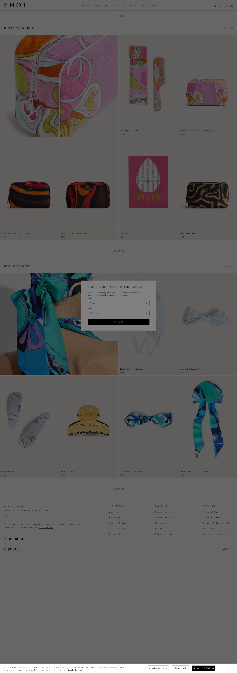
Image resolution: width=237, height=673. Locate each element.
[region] (118, 668)
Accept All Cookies (204, 668)
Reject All (180, 668)
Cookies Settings (158, 668)
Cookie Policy (75, 670)
